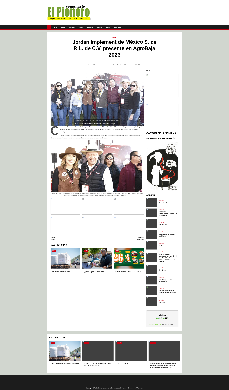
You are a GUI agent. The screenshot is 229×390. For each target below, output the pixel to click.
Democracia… (163, 224)
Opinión (99, 27)
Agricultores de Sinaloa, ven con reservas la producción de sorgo (98, 364)
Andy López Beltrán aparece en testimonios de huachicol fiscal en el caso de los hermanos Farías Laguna (168, 257)
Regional (72, 27)
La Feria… (162, 302)
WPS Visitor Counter (168, 324)
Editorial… (54, 238)
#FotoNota (140, 238)
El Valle (81, 27)
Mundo (108, 27)
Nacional (90, 27)
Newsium (130, 388)
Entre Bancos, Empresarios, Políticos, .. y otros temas (168, 213)
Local (63, 27)
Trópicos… (162, 270)
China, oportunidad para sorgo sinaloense (65, 363)
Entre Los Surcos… (165, 203)
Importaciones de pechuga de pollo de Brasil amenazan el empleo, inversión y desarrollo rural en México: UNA (163, 365)
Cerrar (148, 70)
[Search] (180, 27)
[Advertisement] (79, 381)
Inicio (56, 27)
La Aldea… (162, 246)
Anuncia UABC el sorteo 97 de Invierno (128, 271)
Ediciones (117, 27)
